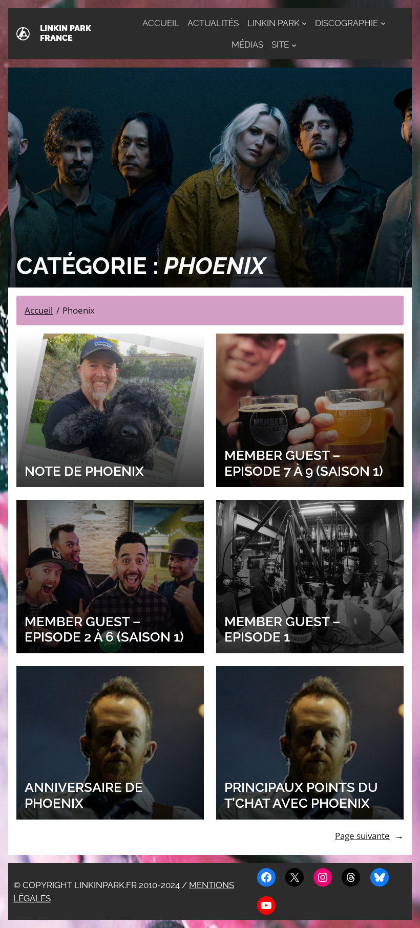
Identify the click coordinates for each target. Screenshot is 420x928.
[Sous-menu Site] (294, 44)
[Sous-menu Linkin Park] (304, 23)
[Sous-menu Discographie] (383, 23)
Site (280, 44)
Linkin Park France (65, 33)
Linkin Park (273, 23)
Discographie (346, 23)
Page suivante (369, 836)
